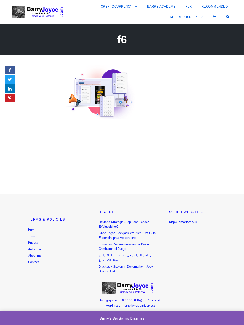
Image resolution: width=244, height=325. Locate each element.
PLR (188, 6)
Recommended (215, 6)
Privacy (33, 242)
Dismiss (137, 318)
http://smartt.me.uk (183, 222)
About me (34, 255)
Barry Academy (161, 6)
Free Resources (183, 17)
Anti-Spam (35, 249)
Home (32, 229)
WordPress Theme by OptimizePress (130, 305)
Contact (33, 262)
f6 (122, 40)
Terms (32, 236)
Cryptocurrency (116, 6)
